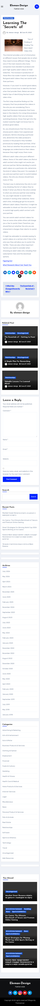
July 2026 (6, 571)
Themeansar (19, 1003)
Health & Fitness (8, 776)
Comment (7, 411)
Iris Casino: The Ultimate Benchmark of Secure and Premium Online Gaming (19, 918)
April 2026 (6, 582)
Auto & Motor (7, 740)
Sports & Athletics (9, 838)
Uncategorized (22, 333)
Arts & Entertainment (10, 735)
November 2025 (8, 592)
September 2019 (8, 699)
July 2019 (6, 704)
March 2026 (6, 587)
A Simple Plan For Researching (17, 361)
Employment (7, 756)
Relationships (8, 18)
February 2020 (7, 689)
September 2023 (8, 612)
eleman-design (14, 32)
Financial (5, 761)
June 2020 (6, 674)
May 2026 (6, 576)
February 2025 (7, 602)
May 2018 (6, 710)
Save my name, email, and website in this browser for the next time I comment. (18, 472)
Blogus (30, 1000)
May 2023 (6, 633)
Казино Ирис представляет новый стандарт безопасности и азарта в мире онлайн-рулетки (19, 537)
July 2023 (6, 623)
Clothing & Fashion (9, 751)
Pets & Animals (8, 817)
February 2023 (7, 638)
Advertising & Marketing (11, 730)
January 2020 (7, 694)
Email (5, 449)
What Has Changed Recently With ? (12, 289)
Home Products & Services (12, 786)
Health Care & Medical (10, 781)
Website (6, 459)
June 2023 (6, 628)
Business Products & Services (13, 746)
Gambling (6, 771)
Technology (6, 843)
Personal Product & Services (13, 812)
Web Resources (8, 858)
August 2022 (7, 658)
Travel (4, 848)
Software (6, 833)
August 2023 (7, 617)
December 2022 (8, 648)
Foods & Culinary (8, 766)
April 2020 (6, 684)
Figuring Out (7, 261)
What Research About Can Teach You (17, 265)
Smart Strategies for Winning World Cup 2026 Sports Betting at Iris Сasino (19, 940)
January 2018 (7, 715)
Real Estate (6, 822)
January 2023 (7, 643)
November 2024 (8, 607)
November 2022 (8, 653)
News (4, 807)
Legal (4, 797)
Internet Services (8, 792)
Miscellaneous (7, 802)
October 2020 (7, 669)
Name (5, 440)
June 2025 (6, 597)
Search (5, 490)
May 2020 (6, 679)
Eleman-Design (19, 5)
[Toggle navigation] (2, 6)
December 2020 (8, 663)
